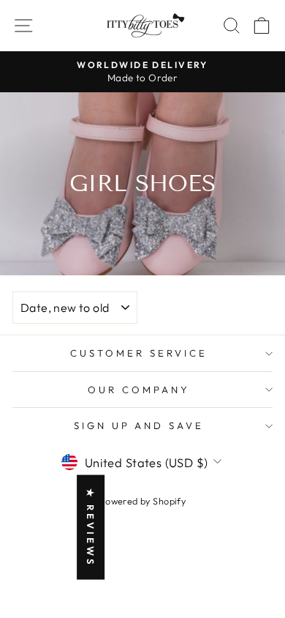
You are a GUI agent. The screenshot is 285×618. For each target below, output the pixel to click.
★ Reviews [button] (90, 527)
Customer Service (139, 353)
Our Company (139, 389)
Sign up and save (139, 425)
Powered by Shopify (142, 501)
